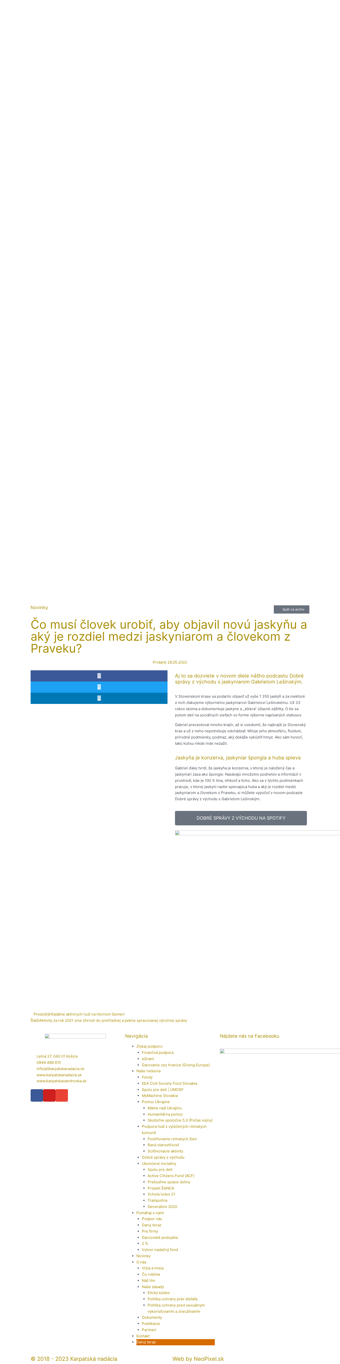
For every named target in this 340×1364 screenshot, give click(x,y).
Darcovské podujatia (160, 1237)
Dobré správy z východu (163, 1157)
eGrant (148, 1058)
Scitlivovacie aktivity (165, 1151)
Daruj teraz (151, 1225)
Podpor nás (152, 1218)
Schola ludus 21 (161, 1194)
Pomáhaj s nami (150, 1212)
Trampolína (157, 1200)
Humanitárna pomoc (165, 1114)
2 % (145, 1243)
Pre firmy (150, 1231)
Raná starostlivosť (163, 1144)
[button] (99, 676)
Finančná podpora (157, 1052)
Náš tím (148, 1280)
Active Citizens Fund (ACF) (171, 1175)
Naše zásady (153, 1286)
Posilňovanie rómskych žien (172, 1139)
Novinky (143, 1255)
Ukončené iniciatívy (159, 1163)
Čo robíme (151, 1274)
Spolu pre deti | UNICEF (163, 1089)
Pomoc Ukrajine (156, 1101)
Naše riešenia (148, 1071)
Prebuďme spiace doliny (169, 1182)
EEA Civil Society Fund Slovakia (169, 1083)
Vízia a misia (153, 1268)
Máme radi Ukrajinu (165, 1108)
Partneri (149, 1329)
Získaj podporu (149, 1046)
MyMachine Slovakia (160, 1095)
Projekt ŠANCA (161, 1188)
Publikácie (151, 1323)
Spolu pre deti (160, 1169)
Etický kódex (159, 1292)
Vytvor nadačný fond (160, 1249)
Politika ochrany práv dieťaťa (172, 1299)
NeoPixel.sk (209, 1359)
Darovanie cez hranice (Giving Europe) (176, 1065)
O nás (141, 1262)
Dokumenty (152, 1317)
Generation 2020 (162, 1206)
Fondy (147, 1077)
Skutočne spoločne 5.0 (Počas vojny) (180, 1120)
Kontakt (143, 1336)
